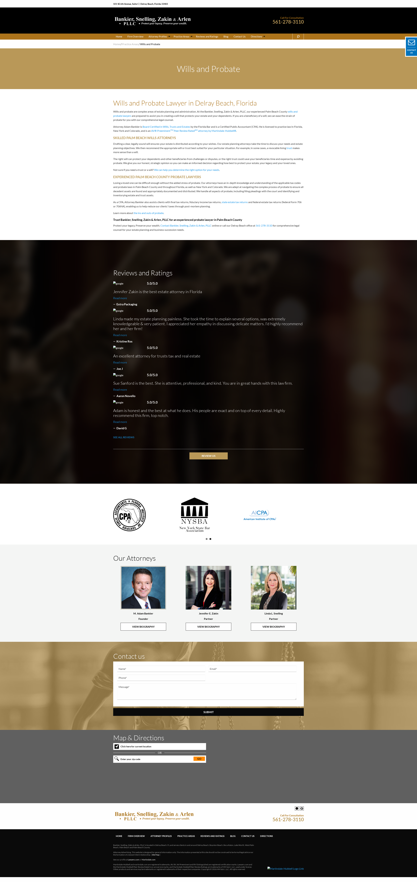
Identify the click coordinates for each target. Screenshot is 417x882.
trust (289, 147)
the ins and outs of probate (149, 212)
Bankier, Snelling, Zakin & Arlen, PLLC (190, 225)
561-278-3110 (288, 21)
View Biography (143, 631)
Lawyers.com (133, 865)
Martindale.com (148, 865)
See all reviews (123, 437)
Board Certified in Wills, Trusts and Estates (166, 126)
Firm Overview (135, 36)
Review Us (209, 455)
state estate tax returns (235, 202)
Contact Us (240, 36)
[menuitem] (119, 37)
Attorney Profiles (158, 36)
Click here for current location (136, 751)
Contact (165, 225)
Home (119, 36)
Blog (225, 36)
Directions (256, 36)
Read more (120, 298)
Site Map (155, 860)
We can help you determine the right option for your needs (186, 169)
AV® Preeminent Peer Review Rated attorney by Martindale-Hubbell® (193, 130)
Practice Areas (181, 36)
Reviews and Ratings (207, 36)
